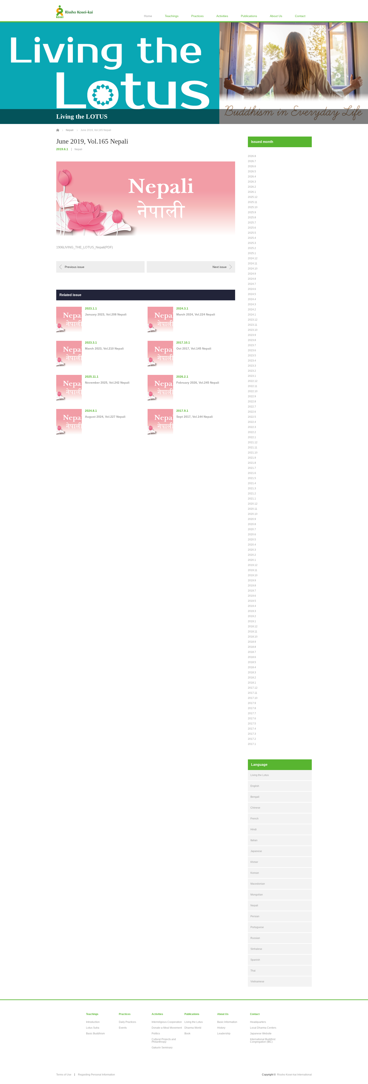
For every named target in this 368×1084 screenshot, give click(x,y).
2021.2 (252, 493)
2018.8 (252, 646)
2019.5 (252, 600)
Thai (253, 970)
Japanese (256, 851)
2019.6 (252, 595)
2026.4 (252, 176)
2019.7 (252, 590)
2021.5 (252, 478)
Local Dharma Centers (263, 1027)
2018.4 (252, 667)
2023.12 (252, 319)
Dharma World (192, 1027)
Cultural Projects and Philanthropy (164, 1040)
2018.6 (252, 657)
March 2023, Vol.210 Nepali (104, 348)
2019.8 (252, 585)
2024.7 (252, 283)
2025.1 (252, 253)
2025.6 (252, 227)
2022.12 (252, 381)
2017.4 (252, 728)
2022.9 (252, 396)
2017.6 (252, 718)
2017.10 (252, 698)
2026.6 (252, 166)
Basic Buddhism (95, 1033)
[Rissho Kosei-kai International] (74, 12)
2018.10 (252, 636)
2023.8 (252, 340)
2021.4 (252, 483)
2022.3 (252, 427)
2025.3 (252, 243)
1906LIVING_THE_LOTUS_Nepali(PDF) (84, 247)
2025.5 (252, 232)
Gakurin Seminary (162, 1047)
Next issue (220, 267)
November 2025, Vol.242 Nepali (107, 382)
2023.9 (252, 335)
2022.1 (252, 437)
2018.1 (252, 682)
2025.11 (252, 202)
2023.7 (252, 345)
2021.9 (252, 457)
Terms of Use (63, 1074)
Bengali (254, 796)
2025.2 (252, 248)
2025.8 (252, 217)
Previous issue (74, 267)
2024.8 (252, 278)
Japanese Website (261, 1033)
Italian (253, 840)
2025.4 (252, 237)
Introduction (93, 1022)
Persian (254, 916)
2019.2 (252, 616)
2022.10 (252, 391)
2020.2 (252, 554)
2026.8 (252, 156)
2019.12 (252, 565)
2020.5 (252, 539)
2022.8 (252, 401)
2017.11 (252, 692)
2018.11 (252, 631)
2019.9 (252, 580)
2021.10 (252, 452)
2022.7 (252, 406)
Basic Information (227, 1022)
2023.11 (252, 324)
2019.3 (252, 611)
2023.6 (252, 350)
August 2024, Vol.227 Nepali (105, 416)
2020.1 (252, 560)
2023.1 (252, 375)
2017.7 (252, 713)
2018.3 (252, 672)
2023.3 (252, 365)
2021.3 (252, 488)
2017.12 (252, 687)
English (254, 786)
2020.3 (252, 549)
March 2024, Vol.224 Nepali (195, 314)
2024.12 (252, 258)
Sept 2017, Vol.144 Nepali (194, 416)
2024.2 (252, 309)
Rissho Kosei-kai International (294, 1074)
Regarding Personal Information (96, 1074)
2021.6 (252, 473)
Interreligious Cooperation (167, 1022)
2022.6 (252, 411)
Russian (255, 938)
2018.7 (252, 652)
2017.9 (252, 703)
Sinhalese (256, 948)
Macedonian (257, 883)
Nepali (78, 149)
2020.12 (252, 503)
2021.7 (252, 467)
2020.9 (252, 519)
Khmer (254, 862)
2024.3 (252, 304)
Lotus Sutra (92, 1027)
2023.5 (252, 355)
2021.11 (252, 447)
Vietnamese (257, 981)
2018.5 (252, 662)
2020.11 (252, 508)
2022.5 (252, 416)
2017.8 (252, 708)
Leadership (223, 1033)
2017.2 (252, 738)
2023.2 (252, 370)
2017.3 (252, 733)
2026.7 (252, 161)
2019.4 (252, 606)
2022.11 (252, 386)
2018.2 (252, 677)
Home (148, 16)
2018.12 (252, 626)
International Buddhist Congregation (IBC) (262, 1040)
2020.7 (252, 529)
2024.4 (252, 299)
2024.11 (252, 263)
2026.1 (252, 191)
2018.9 (252, 641)
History (221, 1027)
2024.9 (252, 273)
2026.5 (252, 171)
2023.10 (252, 329)
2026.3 (252, 181)
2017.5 (252, 723)
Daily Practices (127, 1022)
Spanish (255, 959)
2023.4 (252, 360)
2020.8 (252, 524)
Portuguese (257, 927)
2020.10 (252, 513)
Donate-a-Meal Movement (167, 1027)
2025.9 (252, 212)
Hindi (253, 829)
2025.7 (252, 222)
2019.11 (252, 570)
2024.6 (252, 289)
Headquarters (258, 1022)
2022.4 (252, 421)
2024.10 (252, 268)
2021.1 (252, 498)
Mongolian (256, 894)
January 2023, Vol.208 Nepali (105, 314)
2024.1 (252, 314)
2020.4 (252, 544)
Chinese (255, 807)
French (254, 818)
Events (123, 1027)
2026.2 (252, 186)
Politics (156, 1033)
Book (187, 1033)
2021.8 (252, 462)
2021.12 (252, 442)
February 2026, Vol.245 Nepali (197, 382)
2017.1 (252, 744)
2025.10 (252, 207)
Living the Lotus (259, 775)
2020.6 (252, 534)
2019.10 (252, 575)
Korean (254, 872)
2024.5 (252, 294)
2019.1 (252, 621)
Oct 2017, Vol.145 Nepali (193, 348)
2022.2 (252, 432)
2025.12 (252, 197)
